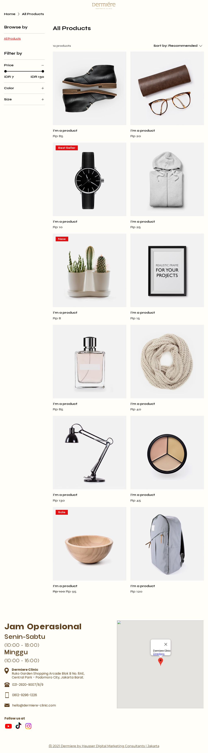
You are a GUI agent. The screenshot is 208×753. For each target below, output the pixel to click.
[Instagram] (28, 726)
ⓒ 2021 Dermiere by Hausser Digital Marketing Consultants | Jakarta (104, 746)
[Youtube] (8, 726)
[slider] (5, 71)
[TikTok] (18, 726)
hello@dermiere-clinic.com (34, 705)
